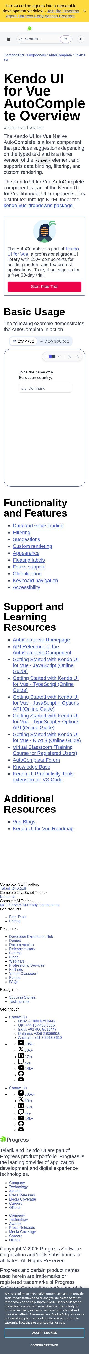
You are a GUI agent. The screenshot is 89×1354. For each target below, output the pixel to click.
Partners (16, 969)
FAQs (13, 982)
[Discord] (21, 1080)
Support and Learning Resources (34, 617)
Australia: (40, 1038)
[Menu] (9, 39)
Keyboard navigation (35, 580)
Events (14, 978)
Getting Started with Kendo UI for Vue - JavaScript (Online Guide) (46, 665)
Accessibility (26, 587)
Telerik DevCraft (13, 888)
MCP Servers (11, 905)
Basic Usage (34, 312)
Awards (15, 1191)
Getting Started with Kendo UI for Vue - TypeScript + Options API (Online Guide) (46, 721)
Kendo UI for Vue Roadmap (43, 828)
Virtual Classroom (23, 974)
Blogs (13, 957)
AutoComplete (60, 55)
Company (17, 1183)
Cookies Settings (44, 1345)
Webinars (17, 961)
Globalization (27, 573)
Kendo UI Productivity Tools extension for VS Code (43, 777)
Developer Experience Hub (31, 936)
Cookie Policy (61, 1314)
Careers (15, 1203)
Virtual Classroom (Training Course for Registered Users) (45, 750)
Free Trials (17, 917)
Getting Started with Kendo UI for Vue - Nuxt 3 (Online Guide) (47, 737)
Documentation (21, 945)
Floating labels (29, 560)
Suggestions (26, 539)
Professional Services (26, 965)
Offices (14, 1207)
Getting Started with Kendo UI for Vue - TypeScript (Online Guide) (46, 684)
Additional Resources (30, 804)
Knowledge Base (31, 767)
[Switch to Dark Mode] (69, 356)
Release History (22, 949)
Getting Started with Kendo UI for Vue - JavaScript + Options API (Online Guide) (46, 703)
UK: (36, 1025)
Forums (15, 953)
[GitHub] (21, 1075)
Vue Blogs (24, 822)
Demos (15, 941)
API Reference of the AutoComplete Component (42, 649)
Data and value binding (38, 525)
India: (37, 1029)
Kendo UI (7, 897)
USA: (36, 1021)
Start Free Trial (44, 286)
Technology (18, 1187)
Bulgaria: (39, 1033)
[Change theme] (53, 356)
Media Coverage (22, 1199)
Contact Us (18, 1017)
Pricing (15, 921)
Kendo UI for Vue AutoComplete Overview (44, 97)
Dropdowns (36, 55)
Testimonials (19, 1001)
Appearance (26, 553)
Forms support (28, 567)
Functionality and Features (35, 508)
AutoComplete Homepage (41, 640)
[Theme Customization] (77, 356)
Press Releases (22, 1195)
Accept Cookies (44, 1333)
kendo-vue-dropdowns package (38, 205)
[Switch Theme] (80, 39)
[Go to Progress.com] (15, 1142)
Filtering (21, 532)
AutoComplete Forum (36, 760)
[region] (44, 1321)
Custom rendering (32, 546)
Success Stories (22, 997)
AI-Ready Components (40, 905)
